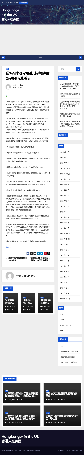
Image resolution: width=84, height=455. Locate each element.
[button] (77, 57)
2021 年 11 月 (65, 239)
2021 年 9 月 (64, 250)
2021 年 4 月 (64, 277)
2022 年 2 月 (64, 223)
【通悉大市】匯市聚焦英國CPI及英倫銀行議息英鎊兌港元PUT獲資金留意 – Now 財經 (21, 419)
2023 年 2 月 (64, 158)
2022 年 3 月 (64, 217)
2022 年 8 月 (65, 190)
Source (8, 247)
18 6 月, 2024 (11, 400)
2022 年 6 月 (65, 201)
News (62, 320)
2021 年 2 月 (64, 288)
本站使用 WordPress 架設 (10, 451)
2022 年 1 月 (64, 228)
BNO (62, 314)
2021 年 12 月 (65, 234)
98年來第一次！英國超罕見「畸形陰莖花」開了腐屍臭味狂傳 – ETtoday (70, 124)
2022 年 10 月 (65, 179)
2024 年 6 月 (65, 152)
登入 (61, 346)
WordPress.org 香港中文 (69, 362)
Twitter (67, 451)
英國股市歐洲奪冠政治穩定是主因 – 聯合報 (62, 417)
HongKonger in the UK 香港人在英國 (10, 14)
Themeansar (33, 451)
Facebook (60, 451)
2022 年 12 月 (65, 168)
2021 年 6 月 (64, 266)
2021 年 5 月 (64, 272)
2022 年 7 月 (65, 196)
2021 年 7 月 (64, 261)
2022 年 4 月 (65, 212)
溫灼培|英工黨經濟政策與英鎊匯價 (61, 395)
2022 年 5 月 (64, 206)
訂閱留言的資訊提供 (67, 357)
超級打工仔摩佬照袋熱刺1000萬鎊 (17, 259)
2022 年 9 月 (65, 185)
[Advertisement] (42, 40)
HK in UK (21, 85)
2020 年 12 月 (65, 299)
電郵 (81, 451)
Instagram (75, 451)
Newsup (25, 451)
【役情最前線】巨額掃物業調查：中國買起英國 (38, 259)
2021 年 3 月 (64, 282)
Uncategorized (65, 325)
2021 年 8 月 (64, 255)
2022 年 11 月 (65, 174)
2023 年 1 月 (64, 163)
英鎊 (7, 69)
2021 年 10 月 (65, 244)
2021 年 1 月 (64, 293)
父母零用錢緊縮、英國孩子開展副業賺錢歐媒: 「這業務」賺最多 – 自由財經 (70, 86)
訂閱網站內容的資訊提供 (69, 351)
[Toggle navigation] (40, 57)
